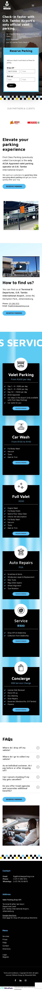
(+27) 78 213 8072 (20, 881)
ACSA (8, 39)
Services (6, 936)
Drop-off (11, 68)
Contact (6, 946)
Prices (5, 939)
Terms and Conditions (11, 973)
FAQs (5, 943)
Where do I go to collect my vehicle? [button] (16, 757)
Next (11, 85)
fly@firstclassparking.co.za (18, 306)
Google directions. (10, 915)
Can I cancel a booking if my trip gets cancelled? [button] (16, 778)
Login (5, 955)
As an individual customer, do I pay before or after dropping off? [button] (17, 768)
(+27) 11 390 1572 (20, 879)
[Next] (34, 217)
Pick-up (10, 76)
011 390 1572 (14, 304)
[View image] (15, 122)
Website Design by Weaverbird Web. (24, 975)
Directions (6, 949)
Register (6, 957)
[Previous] (8, 217)
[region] (21, 122)
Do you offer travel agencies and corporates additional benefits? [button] (16, 788)
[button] (33, 5)
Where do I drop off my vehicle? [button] (14, 749)
